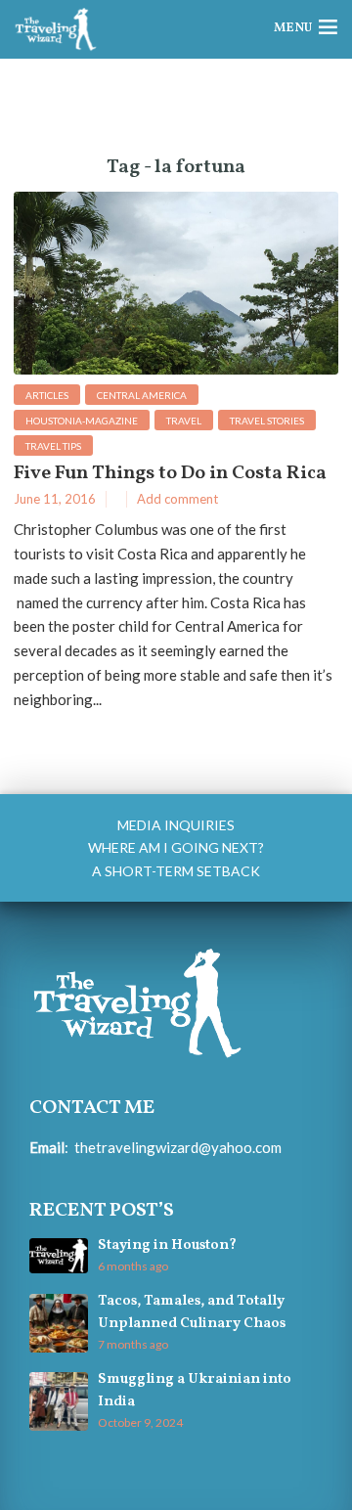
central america (142, 395)
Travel (183, 420)
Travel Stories (267, 420)
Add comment (177, 499)
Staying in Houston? (167, 1245)
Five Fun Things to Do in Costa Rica (170, 473)
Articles (46, 395)
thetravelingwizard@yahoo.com (178, 1147)
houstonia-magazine (81, 420)
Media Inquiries (176, 825)
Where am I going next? (176, 847)
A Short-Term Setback (176, 871)
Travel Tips (53, 446)
